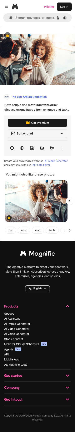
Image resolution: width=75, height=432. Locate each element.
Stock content (13, 339)
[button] (37, 288)
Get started (13, 375)
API (6, 354)
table (52, 230)
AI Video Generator (16, 329)
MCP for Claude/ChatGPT (25, 344)
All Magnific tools (15, 365)
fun (10, 230)
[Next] (69, 201)
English (37, 288)
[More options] (62, 148)
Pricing (49, 7)
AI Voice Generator (16, 334)
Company (12, 387)
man (23, 230)
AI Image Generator (56, 161)
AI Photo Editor (41, 165)
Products (11, 306)
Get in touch (13, 399)
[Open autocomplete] (9, 17)
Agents (12, 349)
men (37, 230)
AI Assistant (12, 318)
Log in (64, 7)
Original (26, 36)
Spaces (9, 313)
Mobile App (11, 359)
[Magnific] (37, 254)
